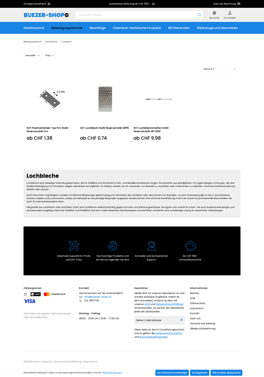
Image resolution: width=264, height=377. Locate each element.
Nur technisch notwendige (172, 372)
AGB (147, 304)
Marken (194, 293)
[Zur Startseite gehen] (46, 15)
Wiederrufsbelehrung (202, 328)
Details (52, 159)
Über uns (195, 318)
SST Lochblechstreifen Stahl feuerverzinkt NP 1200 (151, 129)
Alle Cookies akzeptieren (226, 372)
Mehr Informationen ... (113, 372)
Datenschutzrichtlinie (168, 333)
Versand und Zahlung (202, 323)
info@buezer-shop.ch (97, 297)
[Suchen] (199, 15)
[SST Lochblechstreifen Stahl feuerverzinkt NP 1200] (159, 99)
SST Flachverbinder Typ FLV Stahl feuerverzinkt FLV (47, 129)
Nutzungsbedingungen (153, 337)
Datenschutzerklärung (67, 361)
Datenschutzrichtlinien (169, 304)
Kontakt (195, 313)
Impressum (197, 308)
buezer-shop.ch (42, 361)
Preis (48, 55)
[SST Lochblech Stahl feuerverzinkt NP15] (105, 99)
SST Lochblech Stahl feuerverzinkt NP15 (104, 128)
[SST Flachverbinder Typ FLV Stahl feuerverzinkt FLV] (52, 99)
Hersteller (30, 55)
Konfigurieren (199, 372)
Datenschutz (197, 303)
